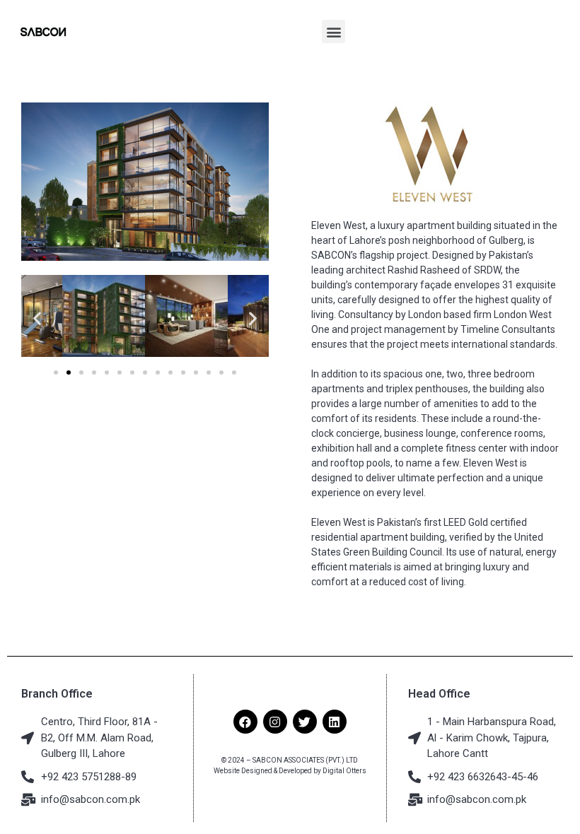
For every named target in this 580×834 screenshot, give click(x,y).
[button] (333, 31)
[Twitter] (305, 722)
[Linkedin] (335, 722)
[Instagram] (275, 722)
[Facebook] (245, 722)
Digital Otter (342, 771)
